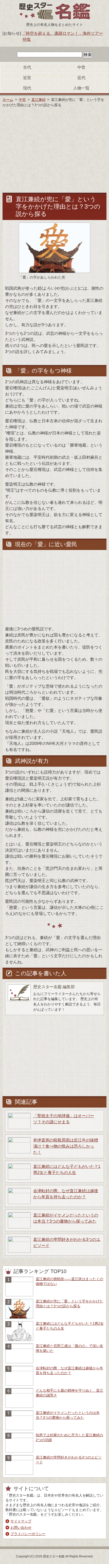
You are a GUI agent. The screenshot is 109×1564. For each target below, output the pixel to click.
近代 (81, 78)
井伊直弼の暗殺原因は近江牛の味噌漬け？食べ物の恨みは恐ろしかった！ (65, 1146)
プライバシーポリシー (27, 1534)
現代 (27, 88)
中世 (81, 67)
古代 (27, 67)
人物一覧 (81, 88)
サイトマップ (20, 1521)
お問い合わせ (20, 1528)
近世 (27, 78)
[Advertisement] (54, 149)
